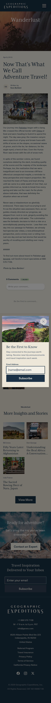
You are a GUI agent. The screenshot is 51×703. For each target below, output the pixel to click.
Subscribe (25, 378)
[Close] (43, 321)
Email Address (12, 364)
